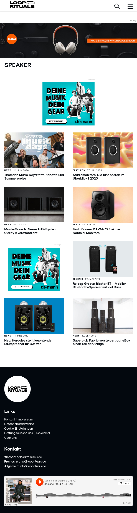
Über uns (10, 437)
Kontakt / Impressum (18, 419)
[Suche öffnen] (117, 6)
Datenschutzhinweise (19, 423)
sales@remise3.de (29, 457)
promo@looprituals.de (31, 461)
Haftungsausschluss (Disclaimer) (27, 433)
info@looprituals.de (33, 466)
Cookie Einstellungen (18, 428)
